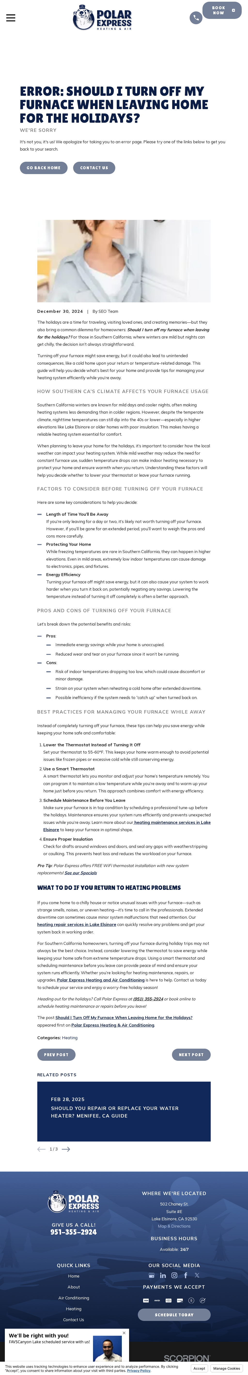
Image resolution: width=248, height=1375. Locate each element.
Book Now (218, 10)
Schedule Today (174, 1314)
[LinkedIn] (163, 1275)
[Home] (102, 18)
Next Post (191, 1054)
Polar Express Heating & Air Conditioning (112, 1025)
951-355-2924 (73, 1232)
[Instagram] (174, 1275)
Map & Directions (174, 1226)
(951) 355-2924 (148, 998)
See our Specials (80, 872)
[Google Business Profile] (152, 1275)
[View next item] (66, 1149)
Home (73, 1276)
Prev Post (56, 1054)
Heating (70, 1037)
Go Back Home (44, 167)
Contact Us (94, 167)
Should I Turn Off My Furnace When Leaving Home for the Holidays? (124, 1017)
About (74, 1286)
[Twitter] (197, 1275)
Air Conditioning (73, 1297)
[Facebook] (186, 1275)
